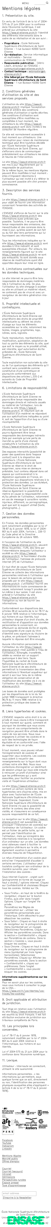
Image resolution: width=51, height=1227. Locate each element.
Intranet (6, 1174)
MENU (25, 3)
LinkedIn (7, 1149)
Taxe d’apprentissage (14, 1186)
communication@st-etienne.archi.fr (24, 69)
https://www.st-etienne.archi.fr (19, 33)
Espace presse (10, 1183)
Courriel (6, 1169)
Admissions (8, 1177)
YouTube (6, 1143)
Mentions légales (11, 1156)
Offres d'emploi (10, 1162)
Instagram (8, 1146)
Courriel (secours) (12, 1172)
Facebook (7, 1140)
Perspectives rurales (14, 1180)
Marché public (10, 1159)
